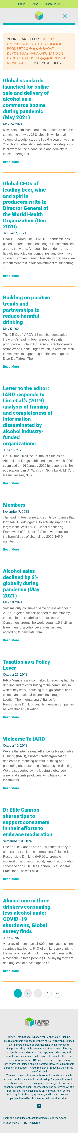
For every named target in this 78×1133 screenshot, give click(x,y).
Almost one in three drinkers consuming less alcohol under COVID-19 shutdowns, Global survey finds (26, 916)
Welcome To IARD (24, 739)
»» (57, 993)
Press (34, 3)
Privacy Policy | (12, 1122)
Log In (21, 3)
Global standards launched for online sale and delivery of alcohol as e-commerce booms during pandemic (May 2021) (26, 99)
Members (14, 505)
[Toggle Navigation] (65, 16)
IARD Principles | (31, 1122)
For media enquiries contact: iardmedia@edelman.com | (35, 1117)
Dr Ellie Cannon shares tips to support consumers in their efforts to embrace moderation (27, 822)
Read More (11, 162)
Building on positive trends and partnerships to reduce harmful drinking (26, 310)
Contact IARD (52, 3)
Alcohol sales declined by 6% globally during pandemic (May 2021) (21, 583)
